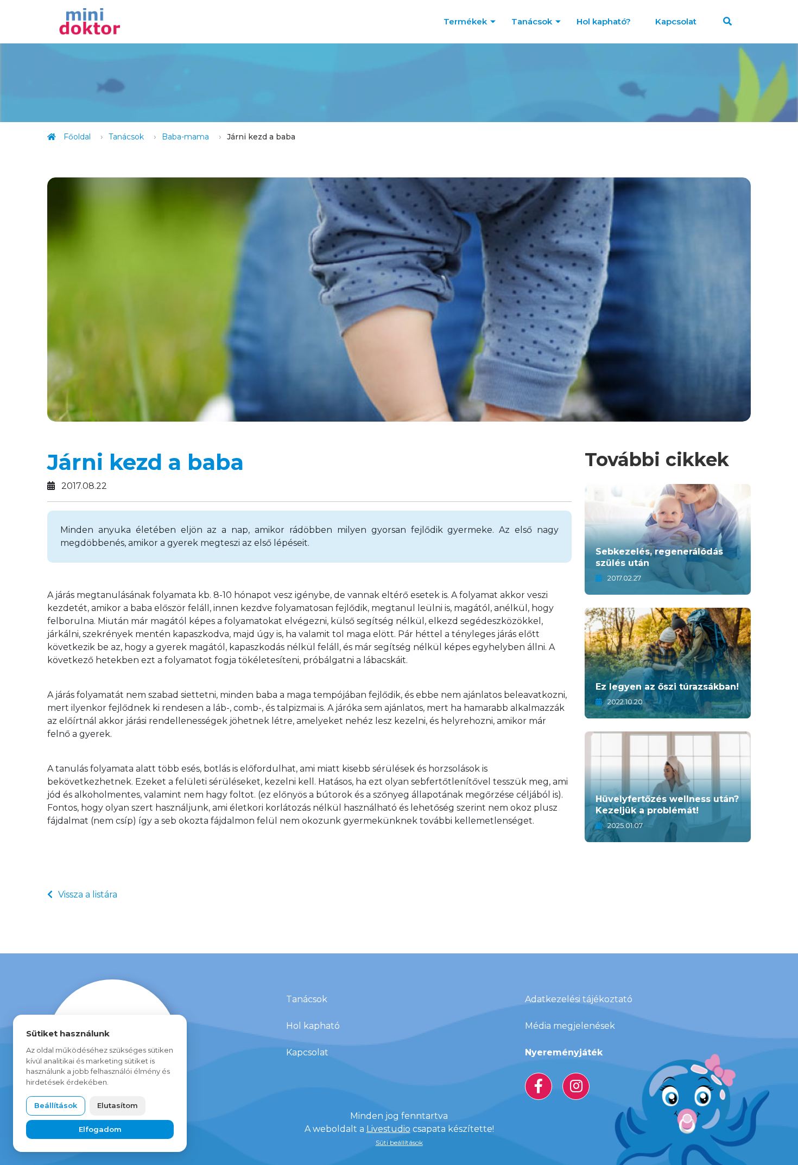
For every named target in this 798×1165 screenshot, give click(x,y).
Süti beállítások (399, 1142)
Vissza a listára (87, 894)
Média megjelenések (570, 1026)
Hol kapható (313, 1026)
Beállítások (55, 1105)
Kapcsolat (675, 21)
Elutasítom (117, 1105)
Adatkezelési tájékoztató (578, 999)
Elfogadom (100, 1129)
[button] (727, 22)
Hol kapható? (604, 21)
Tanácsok (531, 21)
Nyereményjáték (564, 1052)
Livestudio (388, 1129)
